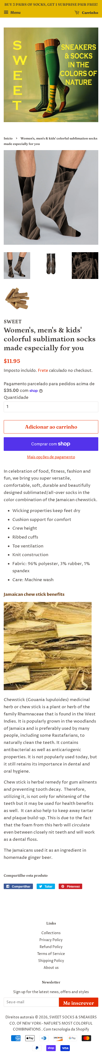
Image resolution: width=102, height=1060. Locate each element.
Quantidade (16, 398)
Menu (15, 12)
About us (51, 967)
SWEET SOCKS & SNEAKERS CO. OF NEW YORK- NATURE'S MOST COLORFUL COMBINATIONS (53, 1023)
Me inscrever (78, 1003)
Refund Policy (51, 947)
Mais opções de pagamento (51, 457)
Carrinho (89, 12)
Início (8, 138)
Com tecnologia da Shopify (66, 1029)
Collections (51, 933)
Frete (43, 370)
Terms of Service (51, 953)
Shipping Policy (51, 960)
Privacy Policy (51, 940)
